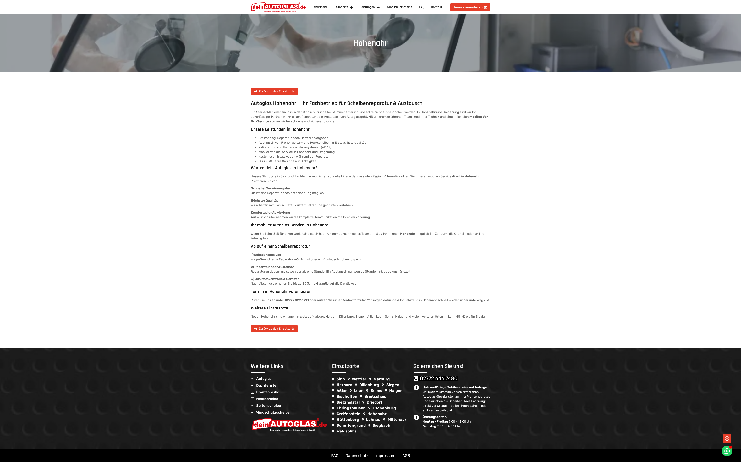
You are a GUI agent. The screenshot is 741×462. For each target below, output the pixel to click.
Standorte (341, 7)
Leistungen (367, 7)
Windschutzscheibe (399, 7)
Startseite (320, 7)
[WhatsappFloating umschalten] (727, 451)
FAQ (421, 7)
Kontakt (436, 7)
